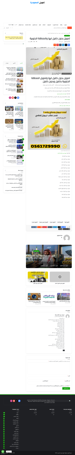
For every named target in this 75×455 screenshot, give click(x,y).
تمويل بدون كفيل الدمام (62, 153)
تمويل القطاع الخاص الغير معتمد (11, 156)
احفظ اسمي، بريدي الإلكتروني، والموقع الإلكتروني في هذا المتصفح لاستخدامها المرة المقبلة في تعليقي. (52, 385)
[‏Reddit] (55, 45)
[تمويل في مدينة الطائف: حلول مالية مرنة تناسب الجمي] (20, 90)
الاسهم (17, 425)
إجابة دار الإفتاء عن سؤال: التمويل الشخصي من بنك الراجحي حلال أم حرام (11, 141)
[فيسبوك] (69, 45)
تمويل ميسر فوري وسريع (61, 93)
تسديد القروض (34, 25)
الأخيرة (21, 63)
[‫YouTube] (13, 98)
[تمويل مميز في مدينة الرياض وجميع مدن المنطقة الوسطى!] (34, 296)
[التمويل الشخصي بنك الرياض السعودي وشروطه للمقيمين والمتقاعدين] (48, 296)
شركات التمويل (55, 25)
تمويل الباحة (59, 222)
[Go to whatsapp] (2, 451)
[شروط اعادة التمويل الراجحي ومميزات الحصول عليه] (20, 162)
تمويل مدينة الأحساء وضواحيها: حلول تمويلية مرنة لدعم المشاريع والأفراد (10, 126)
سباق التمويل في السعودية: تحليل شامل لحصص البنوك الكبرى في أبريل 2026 (11, 69)
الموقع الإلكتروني (45, 380)
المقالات (43, 25)
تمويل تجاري (16, 442)
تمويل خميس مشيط (43, 222)
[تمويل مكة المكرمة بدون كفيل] (63, 296)
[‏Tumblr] (60, 45)
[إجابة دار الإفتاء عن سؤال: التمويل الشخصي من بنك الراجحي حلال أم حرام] (20, 141)
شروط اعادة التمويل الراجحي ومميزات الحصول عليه (11, 161)
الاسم (69, 375)
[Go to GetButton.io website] (3, 453)
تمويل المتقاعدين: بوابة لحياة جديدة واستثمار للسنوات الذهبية (57, 27)
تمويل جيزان (52, 222)
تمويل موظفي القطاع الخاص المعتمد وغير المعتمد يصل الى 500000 (19, 126)
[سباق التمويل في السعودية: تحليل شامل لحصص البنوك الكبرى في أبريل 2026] (20, 69)
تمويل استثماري (15, 438)
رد (63, 350)
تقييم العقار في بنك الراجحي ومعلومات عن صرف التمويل (11, 151)
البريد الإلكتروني (67, 380)
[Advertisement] (37, 13)
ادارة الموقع (66, 41)
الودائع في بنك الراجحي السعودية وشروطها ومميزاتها (11, 145)
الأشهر (14, 63)
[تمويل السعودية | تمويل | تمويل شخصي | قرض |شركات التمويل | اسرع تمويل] (37, 2)
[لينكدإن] (63, 45)
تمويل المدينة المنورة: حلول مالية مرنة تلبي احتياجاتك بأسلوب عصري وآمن (49, 256)
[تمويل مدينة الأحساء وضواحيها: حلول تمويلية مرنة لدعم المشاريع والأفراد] (9, 121)
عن (4, 27)
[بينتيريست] (57, 45)
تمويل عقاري (16, 431)
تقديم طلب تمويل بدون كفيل (64, 105)
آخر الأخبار (16, 427)
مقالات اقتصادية (28, 25)
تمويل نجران (34, 222)
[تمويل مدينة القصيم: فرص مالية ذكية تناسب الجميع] (20, 85)
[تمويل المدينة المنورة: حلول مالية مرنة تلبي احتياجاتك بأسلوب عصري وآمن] (20, 74)
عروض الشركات (15, 420)
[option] (49, 256)
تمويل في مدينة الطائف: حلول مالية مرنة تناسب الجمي (11, 89)
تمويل (66, 25)
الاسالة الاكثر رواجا (15, 444)
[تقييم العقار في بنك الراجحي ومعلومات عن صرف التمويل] (20, 152)
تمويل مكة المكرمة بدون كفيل (64, 301)
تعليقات (7, 63)
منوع (17, 412)
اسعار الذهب (16, 433)
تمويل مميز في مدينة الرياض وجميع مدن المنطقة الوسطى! (35, 302)
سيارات (17, 448)
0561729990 (67, 99)
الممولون (49, 25)
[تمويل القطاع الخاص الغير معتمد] (20, 157)
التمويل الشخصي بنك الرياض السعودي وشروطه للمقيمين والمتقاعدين (49, 302)
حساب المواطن (21, 25)
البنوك (40, 25)
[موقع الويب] (61, 237)
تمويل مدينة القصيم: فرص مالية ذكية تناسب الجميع (10, 84)
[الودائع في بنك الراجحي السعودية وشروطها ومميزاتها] (20, 147)
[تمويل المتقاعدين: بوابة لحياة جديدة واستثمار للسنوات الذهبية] (20, 80)
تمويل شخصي (63, 33)
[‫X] (66, 45)
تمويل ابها (66, 222)
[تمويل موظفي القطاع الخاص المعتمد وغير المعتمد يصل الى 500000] (19, 121)
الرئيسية (7, 27)
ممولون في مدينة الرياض (14, 446)
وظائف (61, 25)
